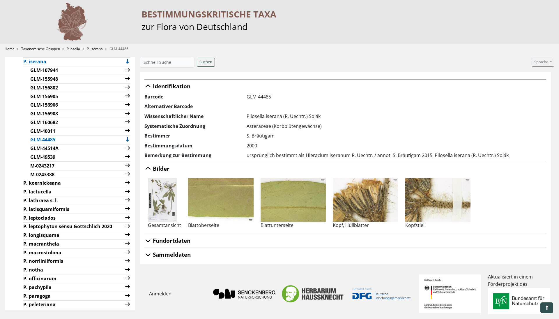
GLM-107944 (44, 70)
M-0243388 (42, 174)
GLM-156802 (44, 87)
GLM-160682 (44, 122)
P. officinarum (39, 278)
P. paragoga (37, 296)
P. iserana (95, 48)
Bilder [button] (160, 168)
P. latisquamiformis (46, 209)
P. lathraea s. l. (40, 200)
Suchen (205, 61)
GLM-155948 (44, 79)
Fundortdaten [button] (170, 240)
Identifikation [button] (170, 86)
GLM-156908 (44, 113)
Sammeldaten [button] (171, 254)
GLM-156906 (44, 105)
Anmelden (160, 293)
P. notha (33, 270)
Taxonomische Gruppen (40, 48)
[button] (127, 62)
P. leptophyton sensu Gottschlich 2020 (67, 226)
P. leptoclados (39, 218)
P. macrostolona (42, 252)
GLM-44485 (45, 139)
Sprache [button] (541, 61)
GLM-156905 (44, 96)
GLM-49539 (42, 157)
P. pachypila (37, 287)
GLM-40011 (42, 131)
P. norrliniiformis (43, 261)
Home (10, 48)
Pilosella (73, 48)
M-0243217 (42, 166)
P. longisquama (41, 235)
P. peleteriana (39, 304)
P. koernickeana (42, 183)
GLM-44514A (44, 148)
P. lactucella (37, 191)
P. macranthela (41, 244)
